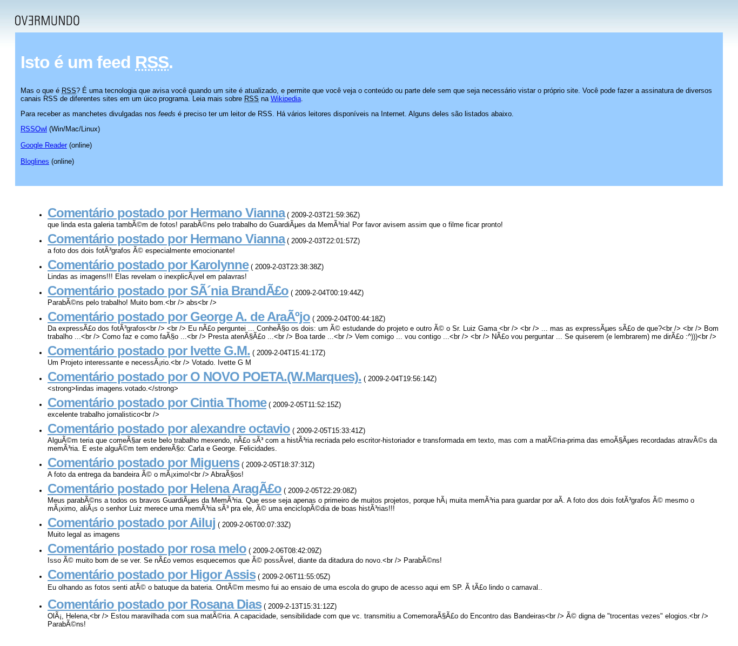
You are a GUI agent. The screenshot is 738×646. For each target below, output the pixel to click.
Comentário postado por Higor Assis (152, 574)
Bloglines (35, 161)
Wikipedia (286, 99)
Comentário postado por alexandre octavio (169, 428)
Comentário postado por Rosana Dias (154, 604)
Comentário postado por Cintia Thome (157, 402)
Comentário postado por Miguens (143, 462)
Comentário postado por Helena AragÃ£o (164, 488)
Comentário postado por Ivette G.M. (149, 350)
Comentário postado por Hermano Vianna (166, 212)
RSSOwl (34, 129)
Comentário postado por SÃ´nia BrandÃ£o (168, 290)
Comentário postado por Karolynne (148, 264)
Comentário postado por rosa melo (147, 548)
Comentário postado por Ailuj (132, 522)
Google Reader (44, 145)
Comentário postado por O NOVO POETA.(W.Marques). (204, 376)
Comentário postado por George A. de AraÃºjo (179, 316)
